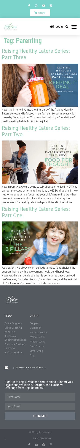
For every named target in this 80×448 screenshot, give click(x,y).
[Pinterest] (51, 5)
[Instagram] (36, 5)
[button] (67, 27)
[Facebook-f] (29, 5)
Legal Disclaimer (42, 438)
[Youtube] (43, 5)
